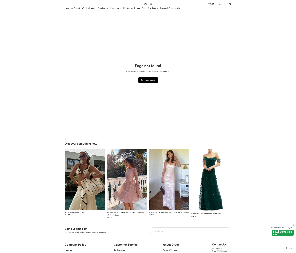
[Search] (219, 3)
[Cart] (229, 3)
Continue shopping (148, 80)
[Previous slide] (68, 179)
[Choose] (102, 207)
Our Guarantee (119, 250)
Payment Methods (170, 250)
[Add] (186, 207)
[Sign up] (227, 230)
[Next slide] (101, 179)
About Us (68, 250)
